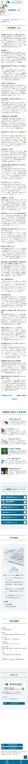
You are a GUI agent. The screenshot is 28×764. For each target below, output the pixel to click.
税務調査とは (5, 50)
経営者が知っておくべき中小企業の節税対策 (13, 213)
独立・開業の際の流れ (7, 279)
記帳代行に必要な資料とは (8, 83)
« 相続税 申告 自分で (7, 395)
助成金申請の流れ (6, 294)
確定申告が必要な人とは (8, 246)
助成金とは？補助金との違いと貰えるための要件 (13, 311)
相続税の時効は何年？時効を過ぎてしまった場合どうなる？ (13, 377)
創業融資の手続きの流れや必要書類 (11, 360)
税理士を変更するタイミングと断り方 (11, 327)
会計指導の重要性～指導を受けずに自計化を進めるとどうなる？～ (13, 165)
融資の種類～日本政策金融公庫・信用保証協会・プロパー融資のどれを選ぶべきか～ (13, 262)
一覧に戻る (14, 399)
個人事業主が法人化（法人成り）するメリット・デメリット (13, 344)
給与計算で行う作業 (6, 149)
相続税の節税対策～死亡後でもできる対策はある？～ (13, 66)
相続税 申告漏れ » (22, 395)
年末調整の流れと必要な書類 (9, 116)
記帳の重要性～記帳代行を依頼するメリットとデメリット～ (13, 99)
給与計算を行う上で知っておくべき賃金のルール (13, 132)
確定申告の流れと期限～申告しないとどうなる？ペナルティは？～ (13, 229)
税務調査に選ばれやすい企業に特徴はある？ (13, 34)
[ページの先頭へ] (25, 757)
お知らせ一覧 (14, 703)
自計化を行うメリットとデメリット (11, 182)
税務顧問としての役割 (7, 197)
